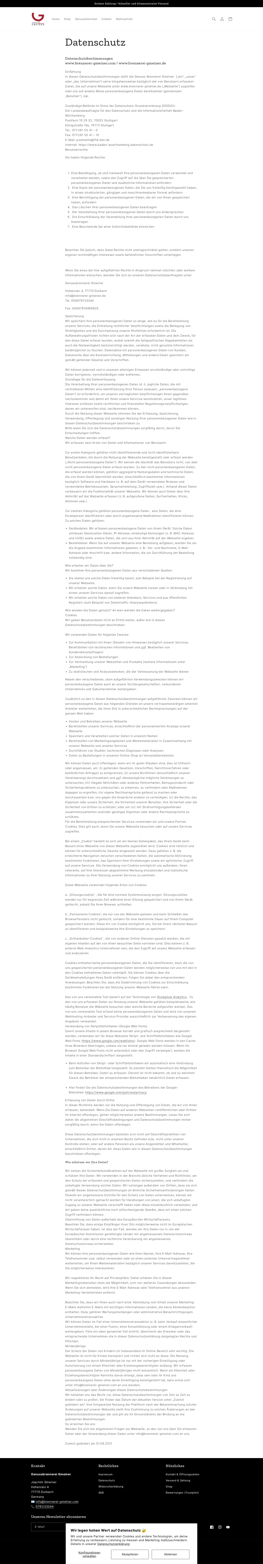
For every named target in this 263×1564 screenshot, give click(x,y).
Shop (169, 1486)
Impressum (105, 1474)
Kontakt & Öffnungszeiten (182, 1474)
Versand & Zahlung (178, 1480)
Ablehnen (170, 1554)
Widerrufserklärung (110, 1486)
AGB (101, 1492)
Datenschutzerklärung (113, 1544)
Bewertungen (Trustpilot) (182, 1492)
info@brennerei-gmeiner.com (57, 1501)
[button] (214, 19)
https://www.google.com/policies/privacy (116, 1092)
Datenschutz (106, 1480)
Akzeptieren (130, 1554)
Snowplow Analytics (172, 997)
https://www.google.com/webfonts (108, 1041)
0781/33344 (45, 1506)
